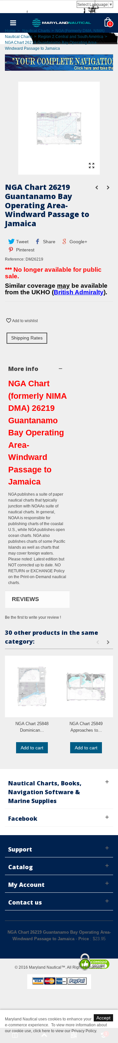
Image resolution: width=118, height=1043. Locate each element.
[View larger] (91, 166)
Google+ (77, 241)
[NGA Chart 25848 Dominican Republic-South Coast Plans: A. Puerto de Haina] (32, 687)
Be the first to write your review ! (33, 617)
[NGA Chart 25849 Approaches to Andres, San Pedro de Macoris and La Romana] (86, 687)
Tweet (22, 241)
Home (10, 30)
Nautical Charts (36, 30)
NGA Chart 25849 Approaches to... (86, 727)
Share (48, 241)
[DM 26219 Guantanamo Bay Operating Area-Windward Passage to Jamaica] (59, 171)
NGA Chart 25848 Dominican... (32, 727)
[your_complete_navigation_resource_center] (59, 61)
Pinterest (24, 249)
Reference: (15, 259)
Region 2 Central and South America (70, 36)
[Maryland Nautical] (61, 22)
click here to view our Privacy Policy (64, 1031)
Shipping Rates (27, 337)
